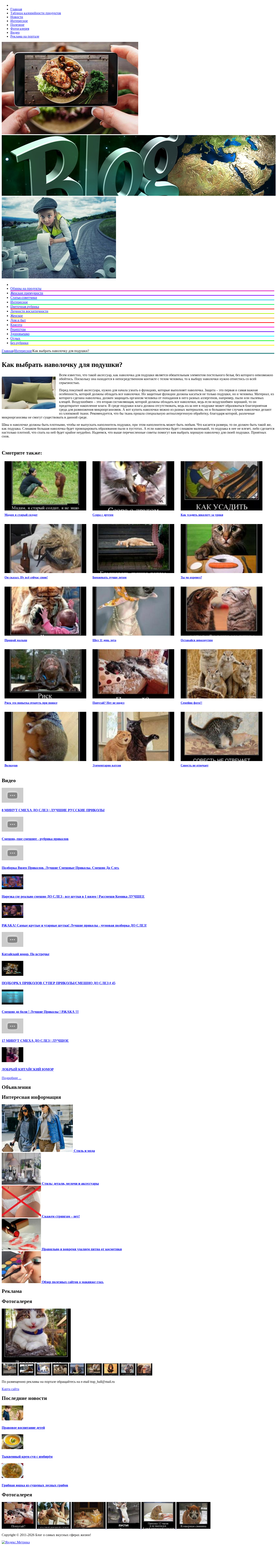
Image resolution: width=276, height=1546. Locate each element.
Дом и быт (18, 320)
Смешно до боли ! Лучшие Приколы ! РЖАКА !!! (40, 1012)
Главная (16, 9)
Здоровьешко (20, 334)
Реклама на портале (24, 36)
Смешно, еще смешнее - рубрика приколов (35, 839)
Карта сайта (10, 1389)
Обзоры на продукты (25, 288)
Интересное (19, 21)
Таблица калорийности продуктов (35, 13)
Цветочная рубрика (24, 306)
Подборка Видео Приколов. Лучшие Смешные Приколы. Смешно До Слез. (60, 868)
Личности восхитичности (29, 311)
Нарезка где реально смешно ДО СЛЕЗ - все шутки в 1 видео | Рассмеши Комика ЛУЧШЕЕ (73, 896)
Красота (16, 325)
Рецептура (18, 329)
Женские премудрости (26, 293)
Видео (15, 32)
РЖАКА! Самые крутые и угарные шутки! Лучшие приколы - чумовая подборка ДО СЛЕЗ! (74, 925)
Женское (16, 315)
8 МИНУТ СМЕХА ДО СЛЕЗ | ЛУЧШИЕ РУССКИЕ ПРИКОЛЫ (53, 810)
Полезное (17, 25)
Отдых (15, 338)
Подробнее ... (11, 1078)
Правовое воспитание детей (23, 1427)
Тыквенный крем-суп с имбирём (27, 1456)
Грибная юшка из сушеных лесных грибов (35, 1485)
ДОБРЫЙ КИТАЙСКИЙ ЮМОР (28, 1069)
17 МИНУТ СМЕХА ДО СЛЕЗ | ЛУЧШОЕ (35, 1040)
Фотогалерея (19, 28)
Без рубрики (19, 343)
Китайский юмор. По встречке (25, 954)
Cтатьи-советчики (23, 297)
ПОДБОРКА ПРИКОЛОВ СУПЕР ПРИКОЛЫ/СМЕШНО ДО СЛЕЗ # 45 (58, 983)
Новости (16, 17)
